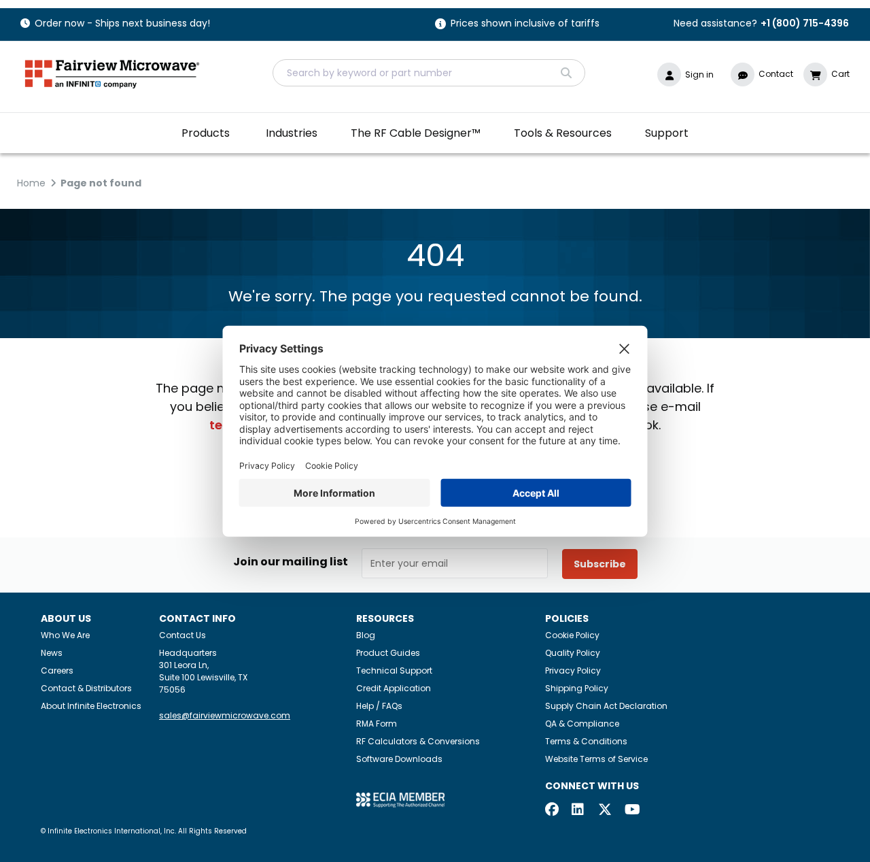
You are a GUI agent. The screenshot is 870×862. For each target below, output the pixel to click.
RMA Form (376, 723)
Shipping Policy (576, 688)
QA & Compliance (582, 723)
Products (205, 133)
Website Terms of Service (596, 759)
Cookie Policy (572, 635)
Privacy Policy (573, 670)
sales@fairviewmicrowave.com (224, 715)
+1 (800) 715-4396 (805, 23)
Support (667, 133)
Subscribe (600, 564)
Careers (57, 670)
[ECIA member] (400, 800)
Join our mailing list (290, 562)
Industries (291, 133)
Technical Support (394, 670)
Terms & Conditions (586, 741)
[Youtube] (631, 810)
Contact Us (182, 635)
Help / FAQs (379, 706)
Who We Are (65, 635)
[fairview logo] (112, 72)
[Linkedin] (578, 810)
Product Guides (388, 653)
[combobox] (429, 72)
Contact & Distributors (86, 688)
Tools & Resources (563, 133)
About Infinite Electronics (91, 706)
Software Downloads (399, 759)
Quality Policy (572, 653)
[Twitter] (605, 810)
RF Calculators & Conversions (418, 741)
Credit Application (393, 688)
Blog (365, 635)
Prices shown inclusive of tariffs (525, 24)
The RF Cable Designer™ (416, 133)
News (52, 653)
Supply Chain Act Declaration (606, 706)
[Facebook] (552, 810)
